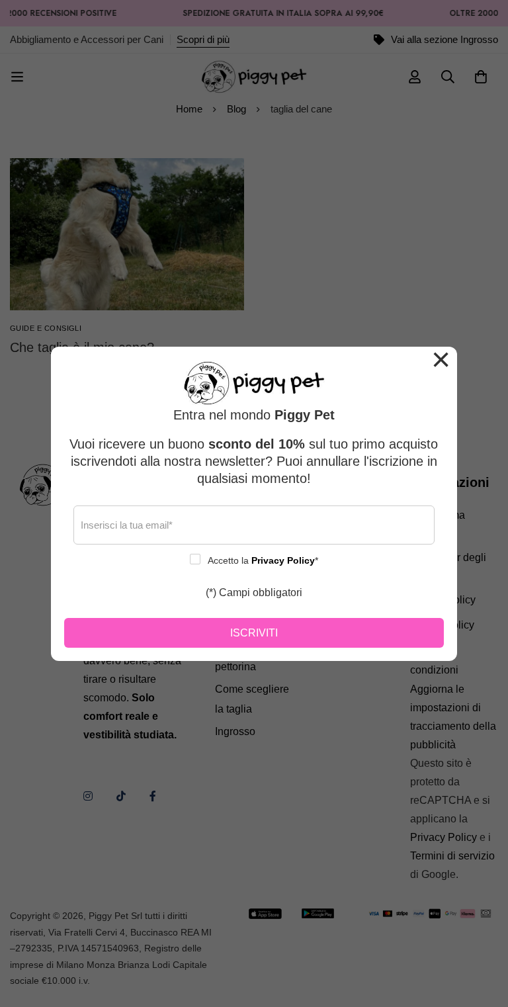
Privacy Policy (283, 560)
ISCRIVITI (254, 632)
